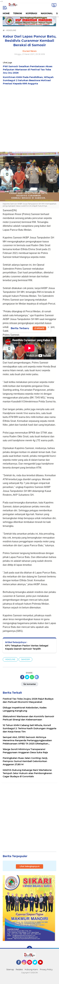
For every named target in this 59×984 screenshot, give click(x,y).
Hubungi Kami (31, 969)
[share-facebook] (22, 677)
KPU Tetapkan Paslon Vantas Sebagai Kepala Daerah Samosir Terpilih (26, 647)
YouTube (42, 966)
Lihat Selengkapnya (29, 866)
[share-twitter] (27, 677)
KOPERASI (31, 13)
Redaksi (19, 969)
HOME (6, 13)
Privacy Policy (46, 969)
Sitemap (10, 969)
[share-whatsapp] (32, 677)
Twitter (36, 966)
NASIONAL (47, 13)
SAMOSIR (25, 659)
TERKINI (17, 13)
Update (40, 328)
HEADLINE (10, 659)
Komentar (31, 684)
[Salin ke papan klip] (37, 677)
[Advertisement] (29, 117)
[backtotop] (29, 948)
